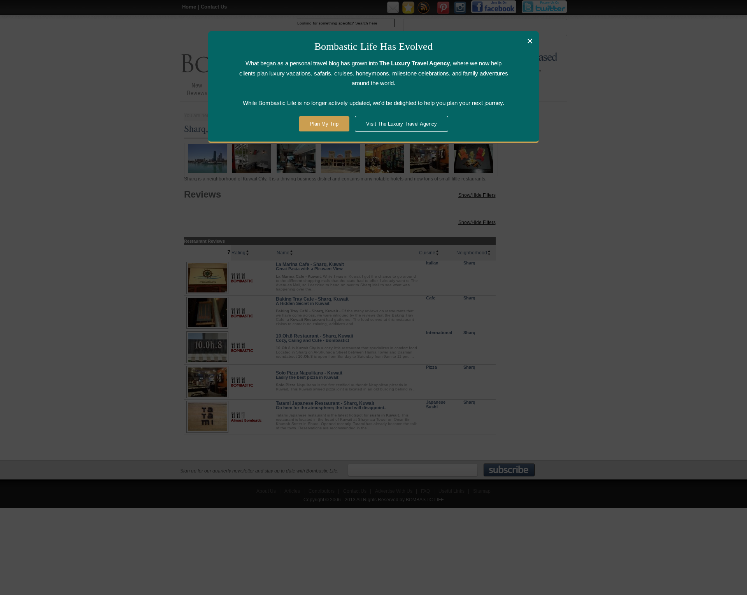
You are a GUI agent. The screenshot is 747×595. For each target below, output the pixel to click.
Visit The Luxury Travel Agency (401, 124)
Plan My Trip (324, 124)
